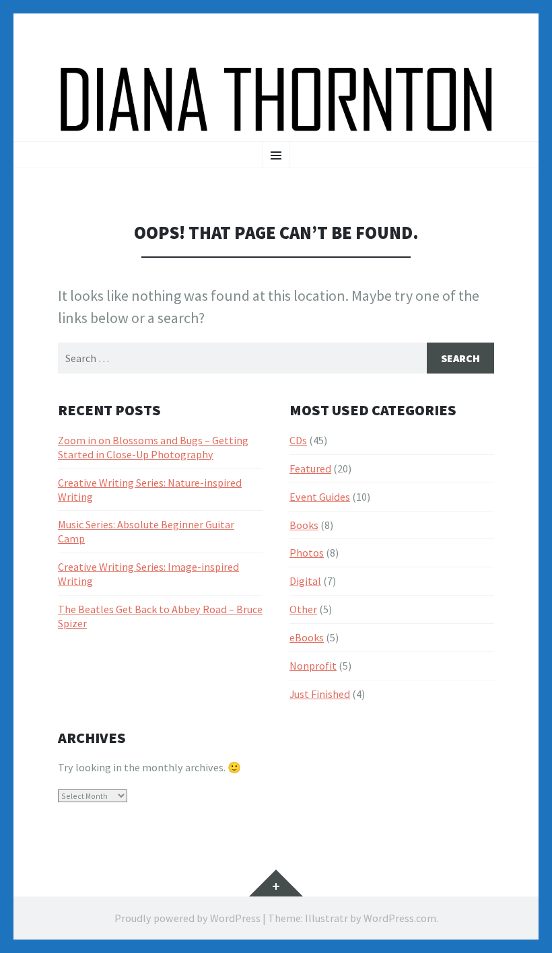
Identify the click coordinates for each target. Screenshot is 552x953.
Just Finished (319, 694)
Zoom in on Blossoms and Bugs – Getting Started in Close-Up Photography (153, 447)
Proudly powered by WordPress (187, 918)
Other (303, 609)
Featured (310, 468)
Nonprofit (313, 665)
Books (303, 525)
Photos (306, 552)
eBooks (306, 637)
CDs (298, 440)
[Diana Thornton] (276, 99)
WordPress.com (400, 918)
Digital (305, 581)
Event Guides (319, 496)
